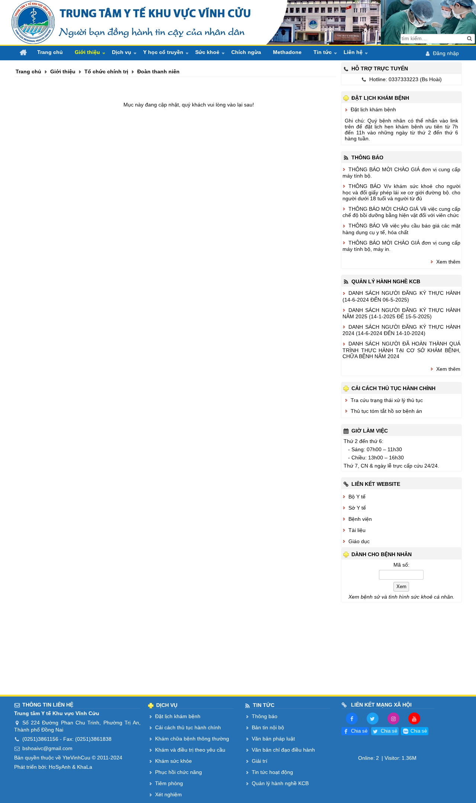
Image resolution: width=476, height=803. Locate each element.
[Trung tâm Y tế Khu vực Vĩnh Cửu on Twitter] (373, 718)
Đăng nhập (446, 53)
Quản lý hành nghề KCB (280, 783)
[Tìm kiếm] (470, 38)
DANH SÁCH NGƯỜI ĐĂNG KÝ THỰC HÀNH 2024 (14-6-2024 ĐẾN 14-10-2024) (401, 330)
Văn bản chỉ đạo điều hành (283, 750)
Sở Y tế (357, 508)
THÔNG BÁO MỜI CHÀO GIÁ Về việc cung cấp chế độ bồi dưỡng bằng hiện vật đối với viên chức (401, 212)
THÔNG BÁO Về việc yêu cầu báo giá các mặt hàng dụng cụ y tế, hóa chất (401, 229)
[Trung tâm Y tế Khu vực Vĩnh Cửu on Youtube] (414, 718)
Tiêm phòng (169, 783)
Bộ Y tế (357, 497)
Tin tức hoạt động (272, 772)
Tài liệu (357, 530)
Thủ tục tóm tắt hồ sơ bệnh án (386, 411)
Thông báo (264, 716)
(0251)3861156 (40, 739)
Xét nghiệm (168, 794)
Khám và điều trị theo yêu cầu (190, 750)
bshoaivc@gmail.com (47, 748)
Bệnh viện (360, 519)
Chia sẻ (359, 731)
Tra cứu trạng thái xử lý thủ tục (387, 400)
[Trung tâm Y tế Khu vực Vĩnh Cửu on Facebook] (352, 718)
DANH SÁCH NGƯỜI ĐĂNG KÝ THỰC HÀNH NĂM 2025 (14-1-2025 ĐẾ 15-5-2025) (401, 313)
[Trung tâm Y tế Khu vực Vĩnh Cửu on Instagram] (393, 718)
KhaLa (84, 767)
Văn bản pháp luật (273, 739)
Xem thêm (448, 262)
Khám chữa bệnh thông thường (192, 739)
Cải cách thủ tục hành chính (188, 727)
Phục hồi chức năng (178, 772)
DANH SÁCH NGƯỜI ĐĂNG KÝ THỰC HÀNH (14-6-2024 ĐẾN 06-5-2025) (401, 296)
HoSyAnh (60, 767)
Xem (401, 586)
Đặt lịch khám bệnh (373, 109)
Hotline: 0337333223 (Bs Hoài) (405, 79)
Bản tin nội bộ (268, 727)
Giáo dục (359, 541)
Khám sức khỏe (173, 761)
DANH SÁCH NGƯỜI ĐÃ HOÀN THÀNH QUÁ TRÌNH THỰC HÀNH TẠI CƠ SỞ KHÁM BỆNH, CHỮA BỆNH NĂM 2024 (401, 350)
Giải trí (259, 761)
